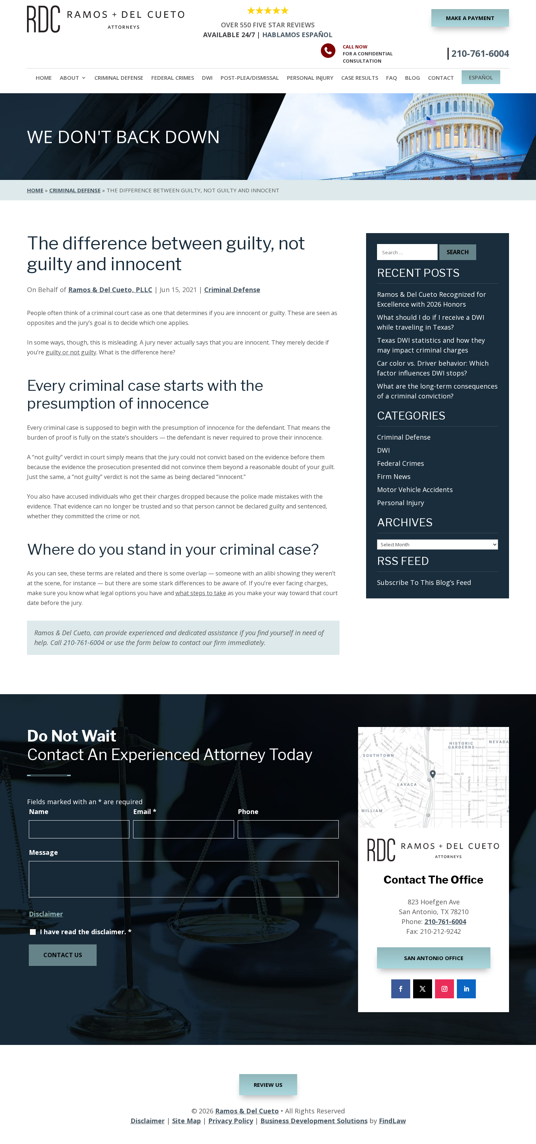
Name (38, 811)
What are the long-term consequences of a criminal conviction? (437, 391)
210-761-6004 (480, 53)
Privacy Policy (230, 1120)
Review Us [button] (268, 1084)
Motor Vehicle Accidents (415, 489)
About (69, 78)
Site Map (186, 1120)
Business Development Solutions (314, 1120)
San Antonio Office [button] (433, 958)
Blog (412, 78)
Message (43, 852)
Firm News (394, 476)
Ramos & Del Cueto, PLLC (110, 289)
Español (481, 78)
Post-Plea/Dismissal (250, 78)
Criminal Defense (118, 78)
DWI (207, 78)
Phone (248, 811)
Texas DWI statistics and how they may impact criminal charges (431, 345)
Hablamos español (297, 34)
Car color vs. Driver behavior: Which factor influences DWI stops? (433, 368)
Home (44, 78)
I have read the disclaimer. (86, 931)
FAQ (391, 78)
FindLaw (392, 1120)
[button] (528, 1091)
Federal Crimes (172, 78)
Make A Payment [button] (470, 17)
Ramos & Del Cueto (247, 1110)
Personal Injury (310, 78)
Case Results (359, 78)
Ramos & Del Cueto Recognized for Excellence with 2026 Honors (431, 299)
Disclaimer (46, 913)
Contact (441, 78)
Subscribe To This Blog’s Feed (424, 582)
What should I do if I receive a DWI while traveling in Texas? (430, 322)
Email (144, 811)
